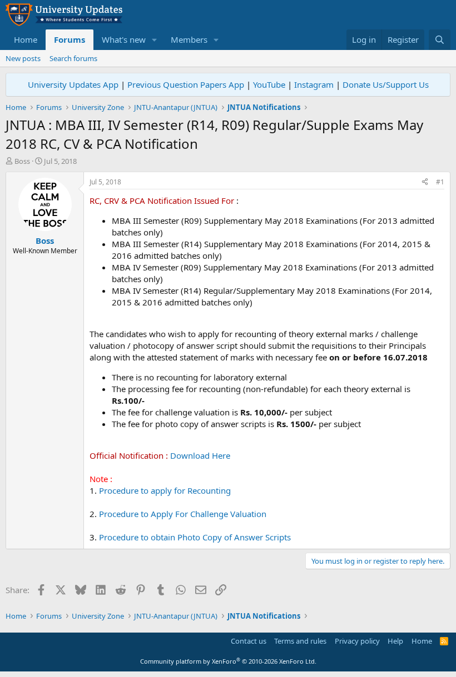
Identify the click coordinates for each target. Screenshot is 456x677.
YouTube (269, 84)
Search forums (73, 58)
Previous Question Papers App (185, 84)
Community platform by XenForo (228, 661)
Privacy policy (357, 641)
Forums (69, 39)
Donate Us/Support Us (386, 84)
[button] (154, 39)
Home (25, 39)
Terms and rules (300, 641)
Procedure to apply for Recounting (165, 490)
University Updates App (73, 84)
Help (395, 641)
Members (189, 39)
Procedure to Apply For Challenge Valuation (182, 513)
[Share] (425, 182)
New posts (23, 58)
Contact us (248, 641)
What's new (124, 39)
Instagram (314, 84)
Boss (22, 161)
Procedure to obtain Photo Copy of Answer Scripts (195, 537)
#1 (440, 182)
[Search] (439, 39)
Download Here (200, 455)
